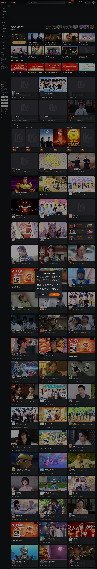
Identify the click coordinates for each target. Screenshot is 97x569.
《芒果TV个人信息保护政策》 (51, 279)
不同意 (43, 294)
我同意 (54, 294)
